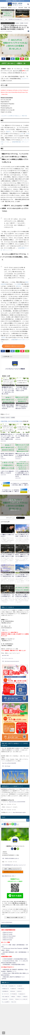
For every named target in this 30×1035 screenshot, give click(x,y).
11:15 (27, 133)
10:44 (22, 133)
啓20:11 (4, 337)
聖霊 (19, 996)
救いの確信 (6, 996)
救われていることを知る (21, 999)
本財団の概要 (20, 7)
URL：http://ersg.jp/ (6, 766)
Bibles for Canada (7, 934)
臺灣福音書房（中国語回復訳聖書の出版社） (14, 964)
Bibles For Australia (8, 937)
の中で (27, 23)
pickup (18, 23)
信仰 (19, 991)
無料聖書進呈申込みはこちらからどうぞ (12, 871)
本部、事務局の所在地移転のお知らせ (10, 858)
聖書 (25, 996)
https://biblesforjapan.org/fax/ (19, 812)
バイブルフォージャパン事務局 (15, 369)
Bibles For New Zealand (9, 936)
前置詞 (22, 23)
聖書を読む (6, 988)
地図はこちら (5, 630)
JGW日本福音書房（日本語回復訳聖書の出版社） (15, 959)
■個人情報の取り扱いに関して (8, 875)
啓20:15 (18, 286)
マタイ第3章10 (18, 284)
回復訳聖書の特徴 (4, 7)
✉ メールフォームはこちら (7, 658)
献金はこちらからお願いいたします (15, 917)
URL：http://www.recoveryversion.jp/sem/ (10, 661)
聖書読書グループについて (12, 7)
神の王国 (21, 988)
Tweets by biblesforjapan (6, 922)
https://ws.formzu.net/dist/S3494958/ (17, 801)
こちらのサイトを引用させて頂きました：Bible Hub (14, 115)
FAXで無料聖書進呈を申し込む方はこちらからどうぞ (14, 864)
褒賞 (13, 996)
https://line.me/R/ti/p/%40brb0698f (9, 763)
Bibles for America (7, 932)
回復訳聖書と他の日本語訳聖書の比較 (11, 421)
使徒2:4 (8, 131)
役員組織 (25, 7)
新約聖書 (5, 991)
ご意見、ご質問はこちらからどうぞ (12, 868)
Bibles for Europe (7, 939)
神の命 (13, 991)
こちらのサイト (25, 78)
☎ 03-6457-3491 (5, 655)
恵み (11, 999)
